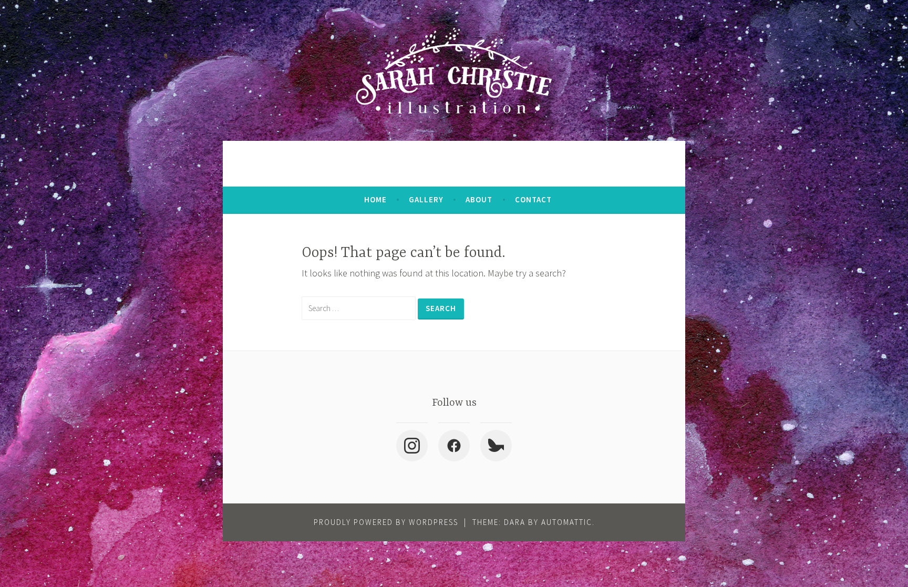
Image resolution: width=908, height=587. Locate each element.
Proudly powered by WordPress (386, 522)
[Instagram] (412, 445)
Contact (533, 199)
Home (375, 199)
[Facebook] (454, 445)
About (479, 199)
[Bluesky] (496, 445)
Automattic (566, 522)
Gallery (426, 199)
